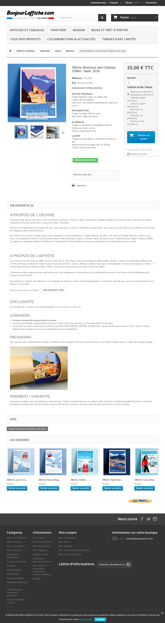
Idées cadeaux (14, 542)
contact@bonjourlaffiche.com (139, 538)
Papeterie (58, 30)
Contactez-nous (98, 2)
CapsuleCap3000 (15, 578)
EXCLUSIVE (13, 574)
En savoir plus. (86, 619)
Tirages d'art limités (119, 39)
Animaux (11, 566)
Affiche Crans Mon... (145, 479)
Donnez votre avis (83, 174)
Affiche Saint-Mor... (112, 479)
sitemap (37, 578)
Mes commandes (67, 538)
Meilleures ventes (41, 546)
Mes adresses (65, 546)
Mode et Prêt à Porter (109, 30)
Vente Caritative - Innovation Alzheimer (15, 592)
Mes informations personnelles (74, 550)
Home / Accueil (14, 550)
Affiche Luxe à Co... (17, 479)
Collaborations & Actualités (71, 39)
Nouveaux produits (42, 542)
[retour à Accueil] (10, 51)
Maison (79, 30)
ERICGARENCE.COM (53, 290)
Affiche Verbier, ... (80, 479)
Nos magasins (40, 550)
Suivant (63, 132)
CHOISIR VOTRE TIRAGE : (140, 87)
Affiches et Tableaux (27, 30)
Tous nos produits (25, 39)
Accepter (100, 619)
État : (74, 83)
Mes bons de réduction (70, 554)
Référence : (77, 78)
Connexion (151, 2)
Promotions (39, 538)
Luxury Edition (14, 570)
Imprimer (81, 185)
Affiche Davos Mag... (50, 479)
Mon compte (68, 532)
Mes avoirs (64, 542)
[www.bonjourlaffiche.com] (30, 14)
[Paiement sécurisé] (141, 154)
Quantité (131, 78)
